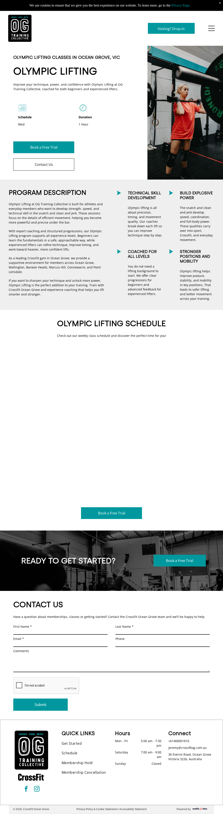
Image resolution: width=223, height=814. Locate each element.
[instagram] (37, 789)
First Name (22, 626)
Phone (120, 639)
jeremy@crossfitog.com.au (187, 748)
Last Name (124, 626)
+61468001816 (178, 741)
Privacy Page (180, 5)
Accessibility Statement (133, 809)
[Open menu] (211, 28)
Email (18, 639)
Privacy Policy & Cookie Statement (96, 809)
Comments (21, 651)
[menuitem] (85, 743)
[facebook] (26, 789)
